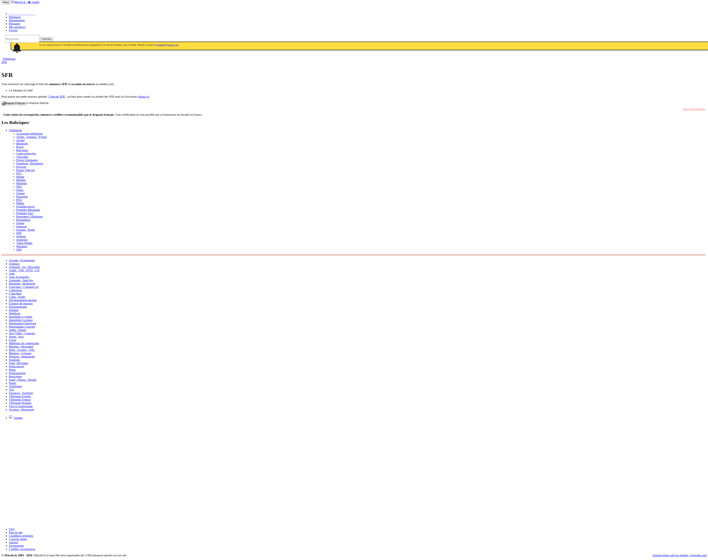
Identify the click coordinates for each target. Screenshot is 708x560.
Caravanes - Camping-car (24, 286)
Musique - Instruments (22, 356)
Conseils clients (18, 539)
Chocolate (22, 156)
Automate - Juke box (21, 280)
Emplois (13, 310)
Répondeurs (23, 219)
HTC (19, 173)
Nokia (19, 190)
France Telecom (25, 170)
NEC (19, 186)
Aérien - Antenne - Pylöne (31, 137)
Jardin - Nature (17, 330)
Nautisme (14, 359)
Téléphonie (15, 130)
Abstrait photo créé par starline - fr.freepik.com (679, 555)
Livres (12, 340)
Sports (12, 383)
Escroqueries (16, 545)
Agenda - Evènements (22, 260)
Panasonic (22, 196)
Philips (20, 203)
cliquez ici (143, 96)
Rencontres (15, 376)
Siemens (21, 236)
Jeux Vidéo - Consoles (22, 333)
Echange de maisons (21, 303)
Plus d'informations (694, 109)
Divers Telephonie (27, 160)
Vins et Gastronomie (21, 406)
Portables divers (25, 206)
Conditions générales (21, 535)
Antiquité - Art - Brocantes (24, 267)
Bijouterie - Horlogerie (22, 283)
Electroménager (18, 306)
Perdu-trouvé (16, 366)
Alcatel (20, 140)
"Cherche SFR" (57, 96)
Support (13, 542)
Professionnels (17, 373)
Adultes (18, 417)
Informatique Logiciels (22, 326)
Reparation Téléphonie (29, 216)
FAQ (12, 529)
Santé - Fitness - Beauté (22, 379)
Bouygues (22, 150)
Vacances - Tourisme (21, 393)
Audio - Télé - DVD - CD (24, 270)
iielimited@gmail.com (167, 44)
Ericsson (21, 166)
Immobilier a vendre (20, 316)
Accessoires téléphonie (29, 133)
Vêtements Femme (20, 399)
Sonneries (22, 239)
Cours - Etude (17, 296)
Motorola (21, 183)
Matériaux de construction (24, 343)
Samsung (21, 226)
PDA (19, 200)
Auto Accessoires (19, 277)
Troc (11, 389)
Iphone (20, 176)
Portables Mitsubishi (28, 209)
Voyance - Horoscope (21, 409)
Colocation (15, 293)
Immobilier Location (21, 320)
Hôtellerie (14, 313)
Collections (15, 290)
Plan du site (15, 532)
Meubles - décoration (21, 346)
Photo (12, 369)
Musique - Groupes (20, 353)
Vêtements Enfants (20, 396)
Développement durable (23, 300)
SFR (4, 62)
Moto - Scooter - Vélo (21, 349)
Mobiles (21, 180)
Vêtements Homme (20, 403)
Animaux (14, 263)
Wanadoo (21, 246)
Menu (6, 2)
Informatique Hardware (22, 323)
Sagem (20, 223)
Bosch (20, 146)
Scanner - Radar (25, 229)
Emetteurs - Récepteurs (29, 163)
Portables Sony (25, 213)
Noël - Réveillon (18, 363)
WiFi (19, 249)
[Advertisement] (354, 499)
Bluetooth (22, 143)
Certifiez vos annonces (22, 549)
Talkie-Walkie (24, 243)
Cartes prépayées (26, 153)
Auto (12, 273)
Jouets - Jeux (16, 336)
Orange (20, 193)
